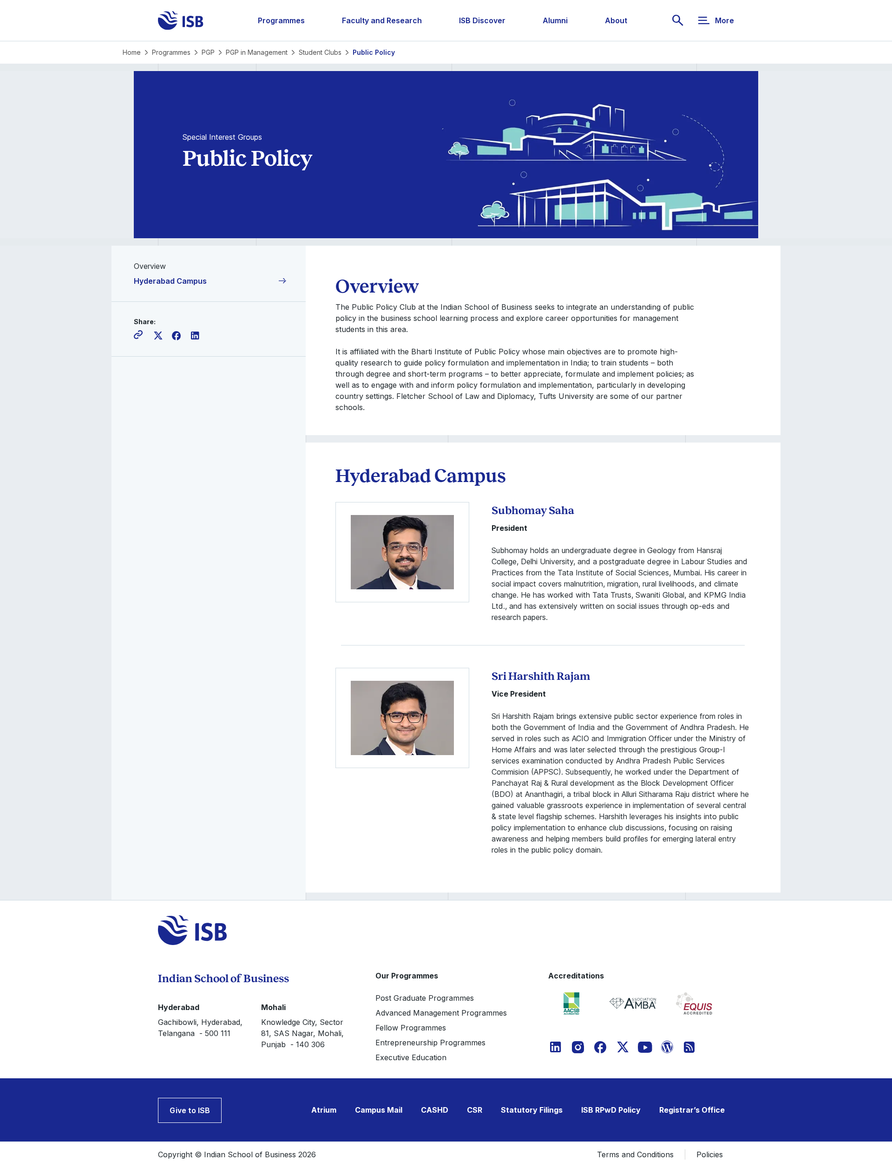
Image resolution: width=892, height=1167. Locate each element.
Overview (150, 266)
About (616, 20)
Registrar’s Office (692, 1110)
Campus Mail (378, 1110)
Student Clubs (320, 52)
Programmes (281, 20)
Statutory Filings (532, 1110)
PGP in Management (257, 52)
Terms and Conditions (635, 1154)
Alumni (555, 20)
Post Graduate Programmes (424, 998)
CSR (474, 1110)
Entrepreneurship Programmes (430, 1042)
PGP (208, 52)
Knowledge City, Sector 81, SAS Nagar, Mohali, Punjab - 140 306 (302, 1033)
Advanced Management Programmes (441, 1012)
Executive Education (410, 1057)
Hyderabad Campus (170, 281)
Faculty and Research (382, 20)
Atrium (323, 1110)
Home (132, 52)
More (724, 20)
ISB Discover (482, 20)
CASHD (434, 1110)
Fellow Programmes (410, 1027)
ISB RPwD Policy (611, 1110)
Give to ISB (190, 1110)
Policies (709, 1154)
